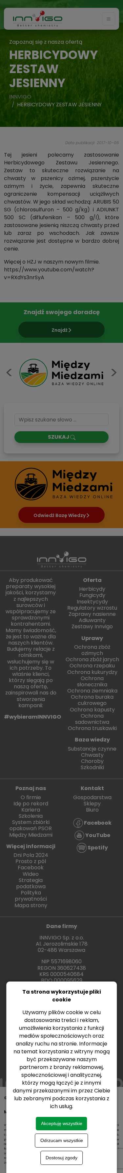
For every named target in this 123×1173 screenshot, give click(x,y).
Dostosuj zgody (61, 1157)
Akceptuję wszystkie (61, 1123)
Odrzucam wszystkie (61, 1140)
